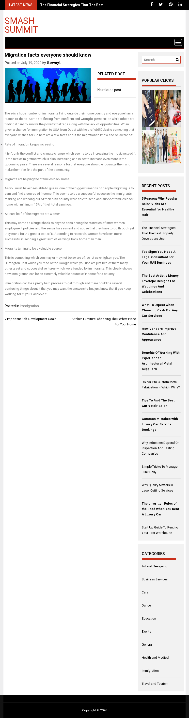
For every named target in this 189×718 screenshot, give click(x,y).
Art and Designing (154, 566)
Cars (145, 592)
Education (149, 618)
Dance (146, 605)
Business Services (155, 579)
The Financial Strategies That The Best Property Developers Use (92, 5)
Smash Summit (21, 25)
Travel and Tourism (155, 684)
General (147, 644)
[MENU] (178, 42)
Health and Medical (155, 657)
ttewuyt (54, 62)
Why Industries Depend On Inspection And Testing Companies (160, 448)
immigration (29, 306)
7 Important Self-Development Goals (30, 319)
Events (146, 631)
